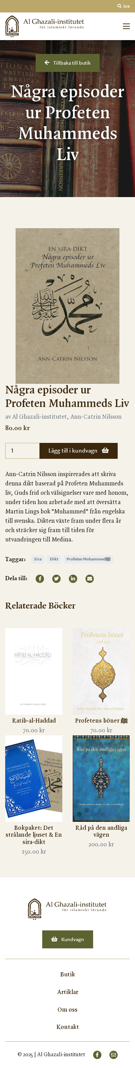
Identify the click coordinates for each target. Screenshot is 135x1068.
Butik (67, 975)
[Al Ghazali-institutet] (45, 26)
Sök (126, 6)
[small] (97, 1055)
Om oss (67, 1010)
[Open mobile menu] (126, 26)
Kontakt (67, 1027)
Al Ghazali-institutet (61, 1055)
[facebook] (40, 579)
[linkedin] (73, 579)
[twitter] (56, 579)
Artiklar (67, 992)
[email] (90, 579)
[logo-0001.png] (67, 909)
